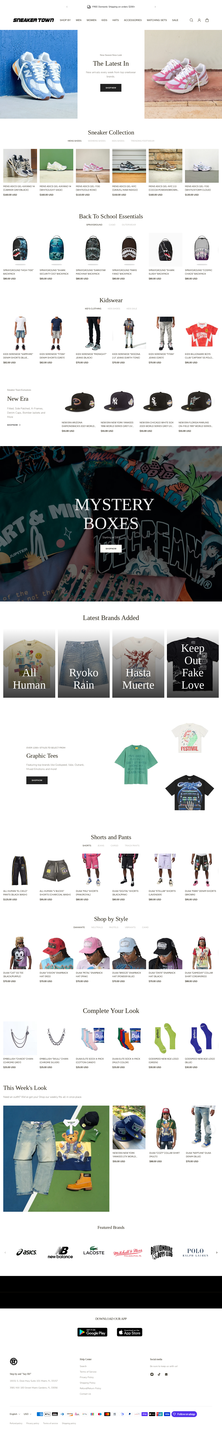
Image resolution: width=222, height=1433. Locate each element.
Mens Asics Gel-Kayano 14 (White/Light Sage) (55, 188)
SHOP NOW (109, 85)
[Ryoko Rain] (84, 663)
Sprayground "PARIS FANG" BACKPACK (124, 272)
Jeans (101, 845)
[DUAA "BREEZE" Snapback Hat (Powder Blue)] (129, 952)
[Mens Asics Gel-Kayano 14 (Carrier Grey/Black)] (20, 166)
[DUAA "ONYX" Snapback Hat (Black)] (166, 952)
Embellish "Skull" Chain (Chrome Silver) (54, 1060)
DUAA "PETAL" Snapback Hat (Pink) (89, 974)
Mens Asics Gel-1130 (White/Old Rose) (88, 188)
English (13, 1414)
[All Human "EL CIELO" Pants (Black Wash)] (20, 870)
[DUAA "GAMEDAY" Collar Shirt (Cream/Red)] (202, 952)
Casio (112, 224)
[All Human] (29, 663)
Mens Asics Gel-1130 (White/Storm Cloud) (198, 188)
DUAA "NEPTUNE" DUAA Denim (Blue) (198, 1155)
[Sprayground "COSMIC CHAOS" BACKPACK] (202, 250)
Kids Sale (132, 308)
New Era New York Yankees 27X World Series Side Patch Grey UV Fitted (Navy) (126, 1155)
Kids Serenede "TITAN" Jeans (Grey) (161, 356)
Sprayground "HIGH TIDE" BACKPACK (18, 272)
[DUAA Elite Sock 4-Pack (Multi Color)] (129, 1038)
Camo (145, 927)
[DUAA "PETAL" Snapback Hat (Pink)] (93, 952)
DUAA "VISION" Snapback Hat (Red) (54, 974)
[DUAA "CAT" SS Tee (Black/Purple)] (20, 952)
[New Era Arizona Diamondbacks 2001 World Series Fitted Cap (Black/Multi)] (80, 401)
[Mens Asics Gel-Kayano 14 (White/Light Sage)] (56, 166)
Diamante (79, 927)
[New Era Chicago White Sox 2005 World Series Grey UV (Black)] (158, 401)
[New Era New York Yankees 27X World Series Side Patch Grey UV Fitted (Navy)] (129, 1127)
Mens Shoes (74, 140)
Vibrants (130, 927)
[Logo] (33, 20)
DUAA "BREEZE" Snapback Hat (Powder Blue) (126, 974)
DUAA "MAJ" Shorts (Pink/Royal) (87, 893)
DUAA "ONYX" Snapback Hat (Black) (162, 974)
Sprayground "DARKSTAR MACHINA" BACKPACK (91, 272)
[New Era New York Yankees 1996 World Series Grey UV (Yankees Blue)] (119, 401)
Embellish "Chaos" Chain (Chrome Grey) (18, 1060)
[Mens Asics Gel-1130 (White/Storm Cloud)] (202, 166)
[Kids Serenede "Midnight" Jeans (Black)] (93, 333)
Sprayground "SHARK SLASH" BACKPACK (162, 272)
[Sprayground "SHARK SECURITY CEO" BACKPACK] (56, 250)
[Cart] (207, 20)
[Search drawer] (191, 20)
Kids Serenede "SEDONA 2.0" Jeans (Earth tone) (126, 356)
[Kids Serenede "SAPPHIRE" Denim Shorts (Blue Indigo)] (20, 333)
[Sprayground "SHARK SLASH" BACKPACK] (166, 250)
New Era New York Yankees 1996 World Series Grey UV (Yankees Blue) (117, 424)
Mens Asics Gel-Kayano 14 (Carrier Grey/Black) (19, 188)
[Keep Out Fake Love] (193, 663)
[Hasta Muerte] (138, 663)
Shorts (87, 845)
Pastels (113, 927)
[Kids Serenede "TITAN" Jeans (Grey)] (166, 333)
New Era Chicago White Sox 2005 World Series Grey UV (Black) (157, 424)
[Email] (166, 1374)
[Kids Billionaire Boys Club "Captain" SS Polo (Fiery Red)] (202, 333)
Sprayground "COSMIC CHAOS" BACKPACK (198, 272)
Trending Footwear (142, 140)
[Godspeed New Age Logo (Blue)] (202, 1038)
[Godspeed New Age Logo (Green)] (166, 1038)
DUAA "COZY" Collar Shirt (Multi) (164, 1155)
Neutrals (97, 927)
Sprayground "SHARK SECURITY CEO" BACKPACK (54, 272)
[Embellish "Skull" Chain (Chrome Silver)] (56, 1038)
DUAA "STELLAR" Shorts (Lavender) (162, 893)
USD (26, 1414)
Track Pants (132, 845)
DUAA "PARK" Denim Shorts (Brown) (200, 893)
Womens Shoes (96, 140)
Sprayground (94, 224)
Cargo (114, 845)
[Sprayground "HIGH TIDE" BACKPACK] (20, 250)
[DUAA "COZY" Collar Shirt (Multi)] (165, 1127)
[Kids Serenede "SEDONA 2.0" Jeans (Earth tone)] (129, 333)
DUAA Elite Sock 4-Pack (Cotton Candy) (90, 1060)
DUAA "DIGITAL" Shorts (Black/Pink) (125, 893)
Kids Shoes (118, 140)
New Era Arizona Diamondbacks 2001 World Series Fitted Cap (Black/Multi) (78, 424)
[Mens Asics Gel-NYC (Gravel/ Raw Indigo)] (129, 166)
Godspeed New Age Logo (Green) (164, 1060)
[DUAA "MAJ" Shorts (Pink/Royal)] (93, 870)
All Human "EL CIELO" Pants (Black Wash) (15, 893)
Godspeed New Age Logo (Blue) (200, 1060)
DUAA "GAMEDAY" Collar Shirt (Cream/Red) (199, 974)
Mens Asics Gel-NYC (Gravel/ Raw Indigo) (125, 188)
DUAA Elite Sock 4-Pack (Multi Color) (126, 1060)
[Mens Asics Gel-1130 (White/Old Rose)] (93, 166)
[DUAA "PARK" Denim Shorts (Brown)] (202, 870)
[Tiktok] (159, 1374)
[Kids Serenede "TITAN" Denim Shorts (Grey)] (56, 333)
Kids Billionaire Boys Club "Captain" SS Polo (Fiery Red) (198, 356)
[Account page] (199, 20)
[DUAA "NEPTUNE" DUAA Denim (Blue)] (202, 1127)
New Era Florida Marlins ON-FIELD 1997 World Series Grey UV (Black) (195, 424)
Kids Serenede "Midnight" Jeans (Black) (91, 356)
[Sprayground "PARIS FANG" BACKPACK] (129, 250)
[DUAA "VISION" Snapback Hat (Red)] (56, 952)
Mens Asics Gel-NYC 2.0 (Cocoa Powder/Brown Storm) (163, 188)
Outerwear (129, 224)
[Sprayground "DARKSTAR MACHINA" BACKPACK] (93, 250)
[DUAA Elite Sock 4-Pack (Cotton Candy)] (93, 1038)
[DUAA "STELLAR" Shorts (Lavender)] (166, 870)
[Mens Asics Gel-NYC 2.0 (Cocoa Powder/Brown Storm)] (166, 166)
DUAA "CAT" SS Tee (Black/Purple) (13, 974)
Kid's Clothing (93, 308)
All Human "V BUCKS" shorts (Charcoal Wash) (55, 893)
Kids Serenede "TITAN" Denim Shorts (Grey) (52, 356)
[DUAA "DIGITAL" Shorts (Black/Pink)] (129, 870)
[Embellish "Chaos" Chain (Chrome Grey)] (20, 1038)
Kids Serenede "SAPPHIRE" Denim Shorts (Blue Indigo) (18, 356)
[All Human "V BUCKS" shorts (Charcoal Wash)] (56, 870)
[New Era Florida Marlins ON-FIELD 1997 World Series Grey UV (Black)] (197, 401)
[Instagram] (152, 1374)
